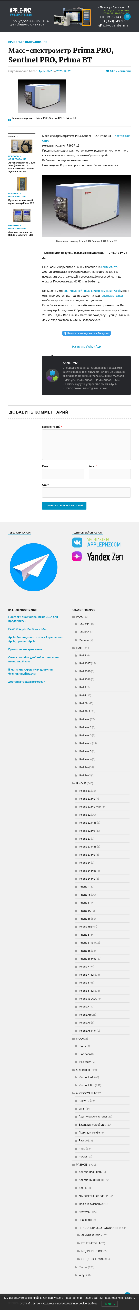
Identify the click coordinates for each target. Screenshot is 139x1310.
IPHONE (81, 783)
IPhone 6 (84, 934)
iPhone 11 (85, 790)
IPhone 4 (84, 886)
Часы (82, 1148)
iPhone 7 (84, 966)
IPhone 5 (84, 902)
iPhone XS (85, 1022)
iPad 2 (82, 655)
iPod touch (85, 1061)
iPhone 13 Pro (87, 854)
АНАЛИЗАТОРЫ (91, 1235)
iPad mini (84, 719)
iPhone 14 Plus (87, 870)
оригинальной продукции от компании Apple (92, 290)
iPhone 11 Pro (87, 798)
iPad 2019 (85, 679)
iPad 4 (82, 695)
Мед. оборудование (91, 1203)
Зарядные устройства (92, 1124)
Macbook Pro (86, 1085)
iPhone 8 (84, 982)
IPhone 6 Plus (87, 942)
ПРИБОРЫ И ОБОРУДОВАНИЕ (27, 41)
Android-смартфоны (91, 1179)
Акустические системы (93, 1116)
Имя (46, 466)
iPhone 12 (85, 814)
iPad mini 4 (85, 743)
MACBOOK (83, 1069)
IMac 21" (84, 623)
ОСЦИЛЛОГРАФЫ (93, 1259)
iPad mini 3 (85, 735)
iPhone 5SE (85, 926)
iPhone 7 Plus (87, 974)
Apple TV (84, 1100)
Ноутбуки (84, 1211)
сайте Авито (109, 267)
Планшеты (85, 1219)
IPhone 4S (85, 894)
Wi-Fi (82, 1108)
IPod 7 (82, 1045)
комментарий (52, 426)
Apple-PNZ (45, 71)
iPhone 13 (85, 838)
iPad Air (83, 703)
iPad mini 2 (85, 727)
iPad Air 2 (84, 711)
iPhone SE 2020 (88, 998)
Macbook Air (86, 1077)
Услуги (83, 1275)
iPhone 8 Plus (87, 990)
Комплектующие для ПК (93, 1195)
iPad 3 (82, 687)
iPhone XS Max (87, 1030)
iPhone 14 (85, 862)
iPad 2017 (85, 663)
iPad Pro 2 (85, 775)
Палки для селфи (89, 1132)
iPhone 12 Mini (87, 822)
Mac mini (84, 640)
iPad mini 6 (85, 759)
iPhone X (84, 1006)
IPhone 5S (85, 918)
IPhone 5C (85, 910)
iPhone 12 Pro (87, 830)
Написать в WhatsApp (86, 346)
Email (93, 466)
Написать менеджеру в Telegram (88, 333)
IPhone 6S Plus (87, 958)
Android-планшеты (90, 1171)
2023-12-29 (63, 71)
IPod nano (85, 1053)
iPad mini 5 (85, 751)
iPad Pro (84, 767)
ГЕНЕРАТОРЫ (90, 1243)
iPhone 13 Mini (87, 846)
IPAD (79, 647)
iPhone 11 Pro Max (90, 806)
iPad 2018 (85, 671)
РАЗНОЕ (81, 1164)
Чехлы (83, 1156)
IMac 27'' (84, 631)
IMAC (79, 616)
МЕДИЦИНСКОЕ (92, 1251)
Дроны (83, 1187)
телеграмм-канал (111, 295)
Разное (83, 1140)
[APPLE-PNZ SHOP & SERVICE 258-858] (69, 17)
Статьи (83, 1267)
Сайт (45, 484)
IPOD (79, 1038)
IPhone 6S (85, 950)
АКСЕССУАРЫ (85, 1093)
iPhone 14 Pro (87, 878)
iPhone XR (85, 1014)
